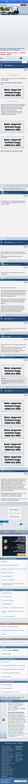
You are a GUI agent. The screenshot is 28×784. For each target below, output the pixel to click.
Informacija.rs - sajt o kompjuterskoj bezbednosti (13, 607)
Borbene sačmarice (6, 676)
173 (10, 59)
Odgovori (5, 521)
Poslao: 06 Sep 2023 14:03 (10, 279)
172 (7, 59)
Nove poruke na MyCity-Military (8, 558)
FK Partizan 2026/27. (7, 596)
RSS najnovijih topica (7, 684)
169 (24, 58)
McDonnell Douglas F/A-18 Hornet (10, 565)
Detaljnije (15, 707)
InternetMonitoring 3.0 (7, 604)
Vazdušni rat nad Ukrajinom (8, 580)
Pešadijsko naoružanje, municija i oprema (15, 48)
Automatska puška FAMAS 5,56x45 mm (11, 673)
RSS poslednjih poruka (7, 688)
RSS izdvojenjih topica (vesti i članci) (10, 692)
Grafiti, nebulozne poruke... (8, 600)
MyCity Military (3, 48)
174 (13, 59)
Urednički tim (20, 743)
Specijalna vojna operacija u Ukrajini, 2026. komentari (14, 569)
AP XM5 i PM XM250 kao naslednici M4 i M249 (13, 669)
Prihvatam (17, 781)
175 (15, 59)
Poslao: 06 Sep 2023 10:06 (20, 65)
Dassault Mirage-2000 (7, 576)
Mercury (6, 193)
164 (9, 58)
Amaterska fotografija (7, 593)
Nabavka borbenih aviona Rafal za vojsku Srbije (13, 630)
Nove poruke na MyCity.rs (7, 590)
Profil (3, 185)
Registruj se (5, 188)
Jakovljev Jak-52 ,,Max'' (7, 572)
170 (1, 59)
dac (2, 279)
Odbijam (24, 781)
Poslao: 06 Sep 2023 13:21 (15, 264)
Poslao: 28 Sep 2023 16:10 (10, 471)
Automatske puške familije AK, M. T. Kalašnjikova (13, 665)
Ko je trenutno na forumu (7, 700)
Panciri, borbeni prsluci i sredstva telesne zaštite (10, 49)
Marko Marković (8, 65)
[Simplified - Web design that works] (20, 760)
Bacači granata (5, 662)
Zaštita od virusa (19, 749)
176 (18, 59)
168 (21, 58)
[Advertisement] (14, 32)
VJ (2, 357)
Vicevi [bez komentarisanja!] (8, 616)
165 (12, 58)
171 (4, 59)
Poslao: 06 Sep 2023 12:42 (20, 242)
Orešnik (4, 634)
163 (6, 58)
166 (15, 58)
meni (7, 1)
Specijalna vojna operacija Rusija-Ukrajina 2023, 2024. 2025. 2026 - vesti (13, 584)
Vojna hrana (5, 561)
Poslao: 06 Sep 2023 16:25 (17, 336)
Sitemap (14, 743)
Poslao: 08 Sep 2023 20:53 (9, 357)
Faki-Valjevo (7, 336)
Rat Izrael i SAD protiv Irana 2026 (10, 626)
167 (18, 58)
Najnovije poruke (8, 743)
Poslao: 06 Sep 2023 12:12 (15, 193)
